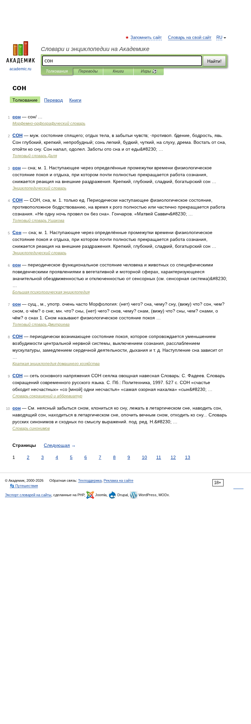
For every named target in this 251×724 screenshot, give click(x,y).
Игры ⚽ (149, 71)
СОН (17, 135)
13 (187, 457)
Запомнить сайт (146, 37)
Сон (16, 232)
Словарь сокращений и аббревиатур (47, 396)
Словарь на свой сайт (189, 37)
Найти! (214, 61)
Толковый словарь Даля (34, 156)
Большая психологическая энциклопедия (51, 292)
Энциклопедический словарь (39, 188)
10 (144, 457)
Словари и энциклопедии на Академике (95, 49)
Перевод (53, 100)
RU (219, 37)
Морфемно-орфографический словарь (48, 123)
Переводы (88, 71)
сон (16, 116)
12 (173, 457)
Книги (118, 71)
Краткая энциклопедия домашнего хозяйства (56, 364)
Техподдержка (90, 480)
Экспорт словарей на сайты (28, 495)
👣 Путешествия (24, 486)
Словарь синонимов (31, 428)
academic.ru (20, 69)
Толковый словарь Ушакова (38, 220)
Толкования (57, 71)
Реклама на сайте (118, 480)
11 (158, 457)
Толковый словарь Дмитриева (41, 324)
